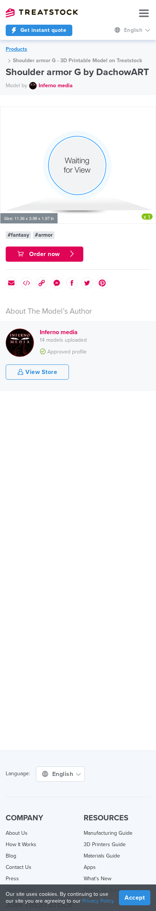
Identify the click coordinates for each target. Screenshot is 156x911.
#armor (44, 235)
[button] (149, 114)
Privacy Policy (98, 901)
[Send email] (11, 283)
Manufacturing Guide (108, 833)
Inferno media (56, 85)
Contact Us (18, 867)
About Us (17, 833)
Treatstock (42, 12)
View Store (41, 372)
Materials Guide (102, 856)
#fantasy (18, 235)
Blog (11, 856)
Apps (90, 867)
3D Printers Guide (105, 844)
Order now (45, 254)
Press (12, 878)
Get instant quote (42, 30)
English (134, 30)
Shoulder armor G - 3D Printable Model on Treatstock (77, 60)
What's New (97, 878)
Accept (135, 898)
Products (16, 49)
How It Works (21, 844)
